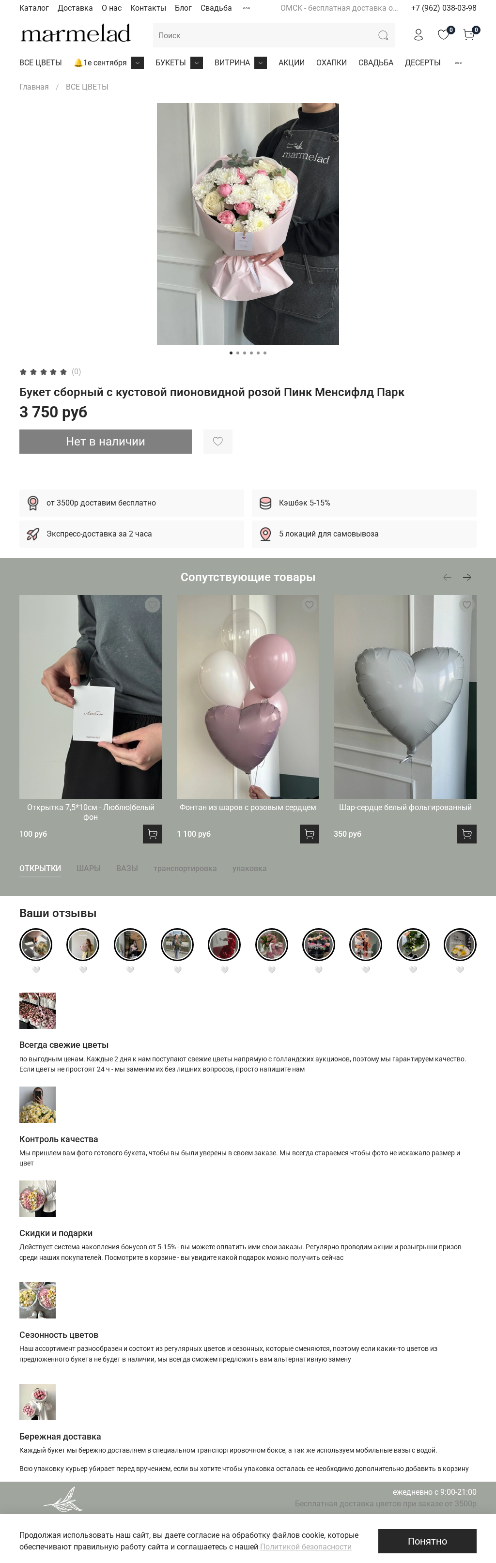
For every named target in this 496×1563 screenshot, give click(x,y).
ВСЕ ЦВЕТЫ (40, 62)
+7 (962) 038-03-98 (444, 8)
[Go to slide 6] (265, 353)
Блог (183, 8)
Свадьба (216, 8)
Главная (34, 87)
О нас (112, 8)
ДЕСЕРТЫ (423, 62)
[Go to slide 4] (251, 353)
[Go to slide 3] (244, 353)
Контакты (148, 8)
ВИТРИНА (232, 62)
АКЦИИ (292, 62)
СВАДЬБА (375, 62)
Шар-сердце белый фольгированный (405, 807)
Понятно (427, 1541)
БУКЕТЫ (170, 62)
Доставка (75, 8)
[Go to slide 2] (237, 353)
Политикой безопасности (306, 1546)
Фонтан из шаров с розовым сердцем (248, 807)
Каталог (34, 8)
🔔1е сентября (100, 62)
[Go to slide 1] (231, 353)
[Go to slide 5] (258, 353)
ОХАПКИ (331, 62)
